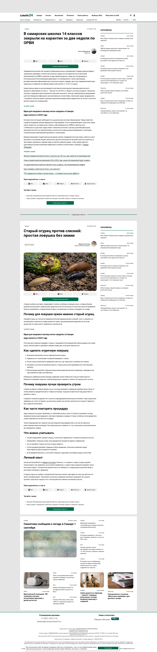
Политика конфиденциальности (126, 648)
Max (37, 61)
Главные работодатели (60, 66)
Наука (102, 46)
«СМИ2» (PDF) (129, 643)
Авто (81, 544)
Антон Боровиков (84, 51)
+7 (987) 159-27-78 (49, 618)
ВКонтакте (76, 183)
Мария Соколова (84, 244)
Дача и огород (29, 244)
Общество (103, 88)
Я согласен (108, 648)
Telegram (86, 61)
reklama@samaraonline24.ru (49, 621)
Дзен (61, 61)
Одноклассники (91, 183)
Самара (27, 29)
